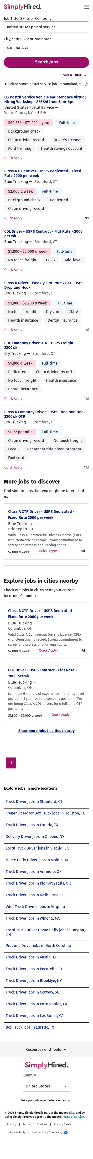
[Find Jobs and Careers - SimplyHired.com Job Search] (22, 7)
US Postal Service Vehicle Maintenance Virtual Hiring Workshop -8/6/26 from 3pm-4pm (45, 99)
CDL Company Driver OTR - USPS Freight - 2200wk (40, 345)
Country (29, 1075)
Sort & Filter (72, 75)
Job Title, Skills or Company (28, 18)
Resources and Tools (43, 1049)
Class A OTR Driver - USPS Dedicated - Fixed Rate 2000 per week (42, 173)
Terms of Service (73, 1116)
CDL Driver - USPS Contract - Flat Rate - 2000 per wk (43, 233)
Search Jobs (46, 62)
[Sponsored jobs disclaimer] (86, 84)
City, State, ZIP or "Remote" (27, 39)
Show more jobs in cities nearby (46, 730)
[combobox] (46, 26)
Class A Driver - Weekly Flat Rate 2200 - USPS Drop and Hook (43, 285)
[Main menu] (86, 7)
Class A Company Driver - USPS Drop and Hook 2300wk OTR (45, 414)
